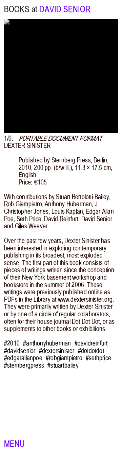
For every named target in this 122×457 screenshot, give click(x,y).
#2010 (12, 343)
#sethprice (98, 358)
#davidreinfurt (91, 343)
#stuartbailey (63, 365)
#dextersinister (57, 351)
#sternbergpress (24, 365)
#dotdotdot (91, 351)
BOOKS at (20, 9)
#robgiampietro (64, 358)
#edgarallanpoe (23, 358)
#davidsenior (19, 351)
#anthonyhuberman (47, 343)
